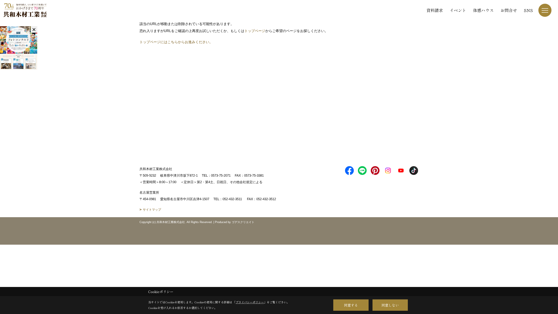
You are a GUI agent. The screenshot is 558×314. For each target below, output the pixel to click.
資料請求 (434, 10)
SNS (528, 10)
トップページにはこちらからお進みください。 (176, 42)
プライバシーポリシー (250, 302)
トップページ (254, 31)
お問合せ (508, 10)
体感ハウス (483, 10)
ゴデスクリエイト (243, 222)
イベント (458, 10)
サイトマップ (152, 209)
